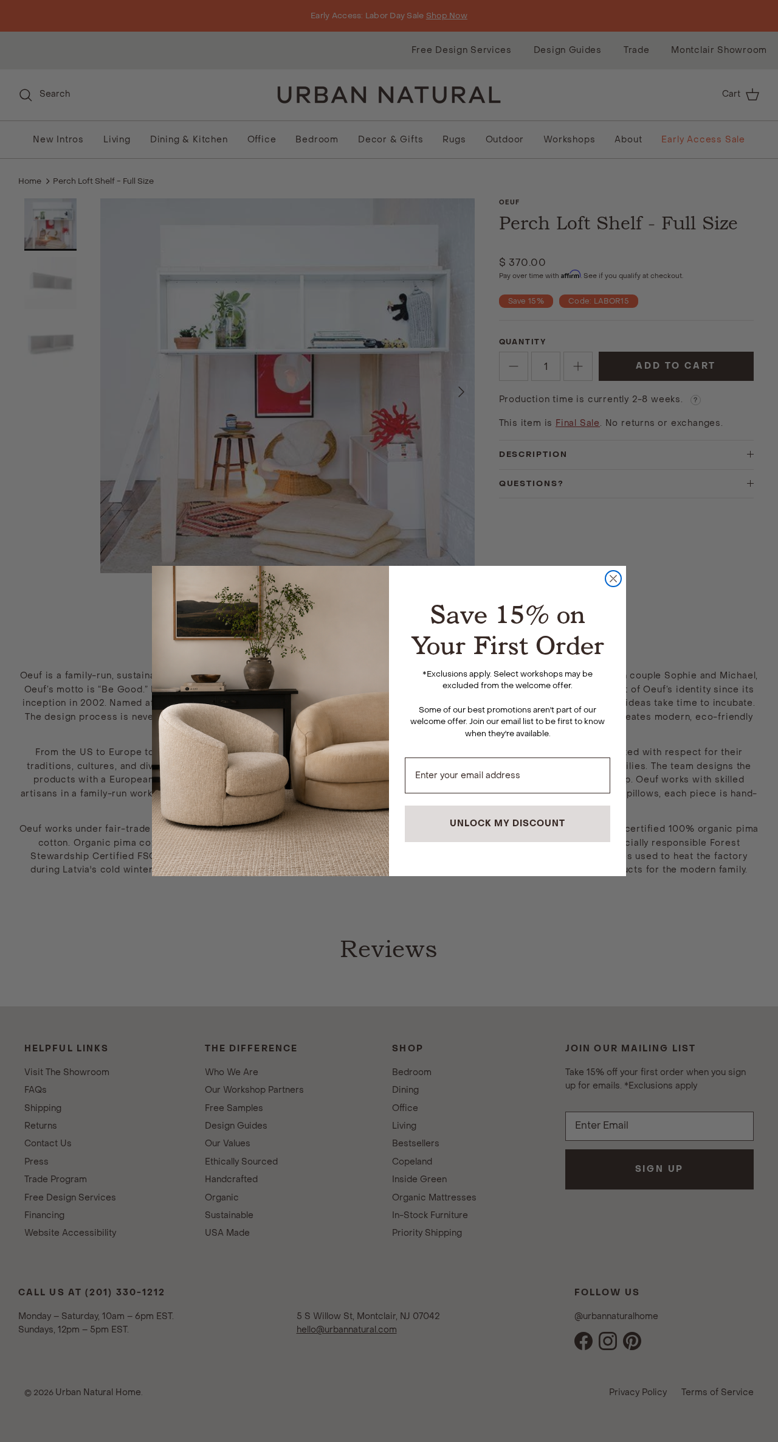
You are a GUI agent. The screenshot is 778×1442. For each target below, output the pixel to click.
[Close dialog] (613, 579)
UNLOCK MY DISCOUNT (507, 823)
